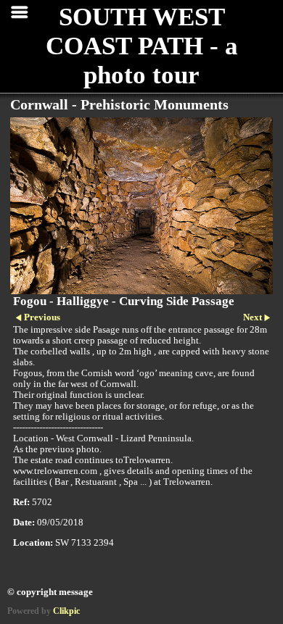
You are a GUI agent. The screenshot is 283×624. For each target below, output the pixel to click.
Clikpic (66, 611)
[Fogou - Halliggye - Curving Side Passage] (141, 205)
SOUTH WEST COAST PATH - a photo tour (142, 46)
